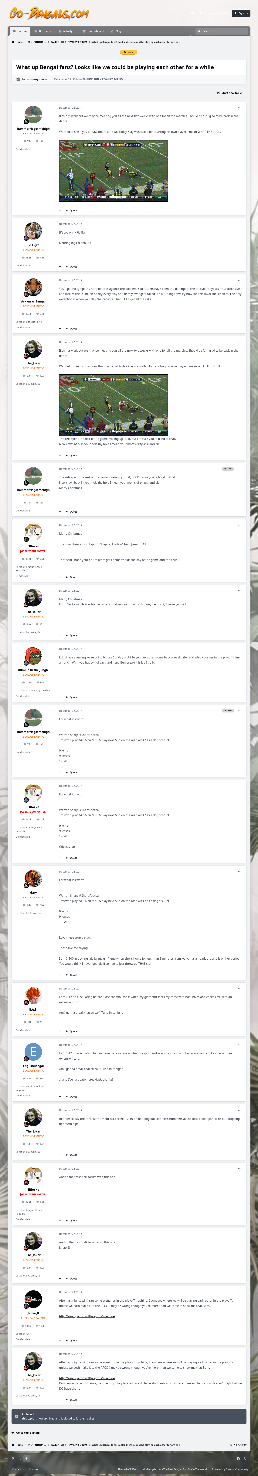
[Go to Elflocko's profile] (33, 532)
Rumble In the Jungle (33, 670)
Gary (33, 893)
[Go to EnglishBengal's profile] (33, 1052)
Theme (122, 1469)
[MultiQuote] (60, 210)
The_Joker (33, 363)
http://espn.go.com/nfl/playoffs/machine (87, 1316)
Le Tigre (33, 245)
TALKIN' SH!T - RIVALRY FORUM (103, 79)
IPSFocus (134, 1469)
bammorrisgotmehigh (36, 79)
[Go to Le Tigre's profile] (33, 231)
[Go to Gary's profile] (33, 878)
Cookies (33, 1469)
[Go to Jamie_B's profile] (33, 1299)
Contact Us (18, 1469)
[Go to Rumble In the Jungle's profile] (33, 656)
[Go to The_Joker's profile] (33, 349)
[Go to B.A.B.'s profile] (33, 995)
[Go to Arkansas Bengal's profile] (33, 287)
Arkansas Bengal (33, 301)
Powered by (230, 1469)
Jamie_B (33, 1313)
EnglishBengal (33, 1066)
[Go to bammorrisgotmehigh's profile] (18, 79)
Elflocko (33, 546)
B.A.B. (33, 1010)
